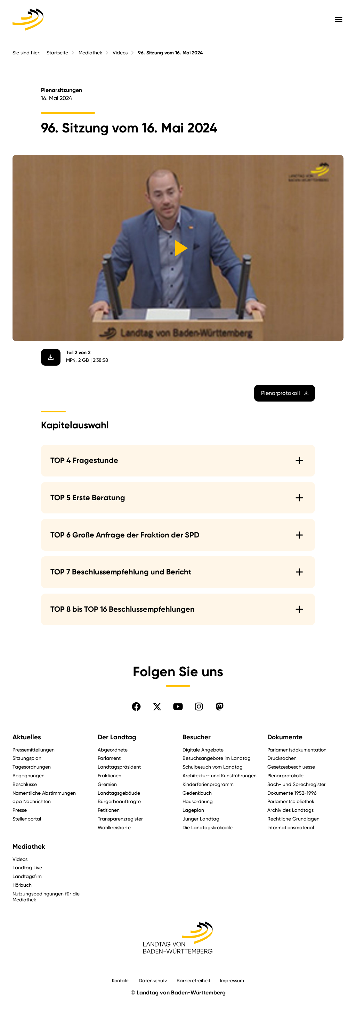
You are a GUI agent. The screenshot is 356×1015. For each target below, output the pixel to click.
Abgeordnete (113, 750)
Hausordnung (198, 801)
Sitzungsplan (27, 758)
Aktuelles (27, 737)
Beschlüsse (25, 784)
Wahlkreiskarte (114, 827)
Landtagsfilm (27, 876)
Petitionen (109, 810)
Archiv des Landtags (290, 810)
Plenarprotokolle (285, 775)
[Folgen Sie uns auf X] (157, 706)
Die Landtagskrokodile (208, 827)
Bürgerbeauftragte (119, 801)
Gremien (107, 784)
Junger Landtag (201, 819)
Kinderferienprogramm (208, 784)
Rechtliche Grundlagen (293, 819)
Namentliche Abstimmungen (44, 793)
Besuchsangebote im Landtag (217, 758)
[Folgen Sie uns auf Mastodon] (219, 706)
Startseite (57, 52)
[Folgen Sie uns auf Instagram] (199, 706)
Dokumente (284, 737)
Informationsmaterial (290, 827)
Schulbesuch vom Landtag (213, 767)
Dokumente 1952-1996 (292, 793)
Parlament (109, 758)
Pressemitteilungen (34, 750)
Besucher (197, 737)
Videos (120, 52)
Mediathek (90, 52)
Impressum (232, 980)
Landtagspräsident (119, 767)
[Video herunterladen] (50, 357)
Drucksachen (282, 758)
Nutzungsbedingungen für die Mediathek (46, 896)
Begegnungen (28, 775)
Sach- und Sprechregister (296, 784)
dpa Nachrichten (32, 801)
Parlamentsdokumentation (296, 750)
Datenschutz (153, 980)
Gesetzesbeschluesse (291, 767)
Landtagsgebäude (119, 793)
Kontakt (120, 980)
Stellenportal (27, 819)
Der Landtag (117, 737)
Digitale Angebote (203, 750)
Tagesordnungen (32, 767)
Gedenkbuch (197, 793)
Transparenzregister (120, 819)
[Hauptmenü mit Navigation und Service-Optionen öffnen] (338, 19)
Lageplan (193, 810)
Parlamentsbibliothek (290, 801)
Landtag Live (27, 867)
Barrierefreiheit (193, 980)
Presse (20, 810)
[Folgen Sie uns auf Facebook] (136, 706)
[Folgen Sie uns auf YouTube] (178, 706)
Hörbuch (22, 885)
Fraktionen (109, 775)
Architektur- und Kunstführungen (220, 775)
